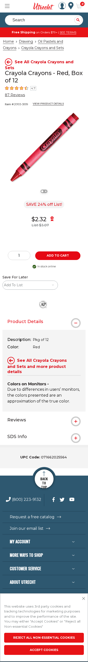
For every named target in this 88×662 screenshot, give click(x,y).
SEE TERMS (68, 32)
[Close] (84, 599)
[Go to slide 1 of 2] (42, 191)
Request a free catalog (32, 517)
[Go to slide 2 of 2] (45, 191)
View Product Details (48, 103)
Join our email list (27, 529)
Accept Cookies (44, 650)
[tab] (44, 321)
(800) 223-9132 (26, 500)
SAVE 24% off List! (44, 204)
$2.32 (39, 219)
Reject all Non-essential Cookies (44, 637)
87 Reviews (15, 95)
